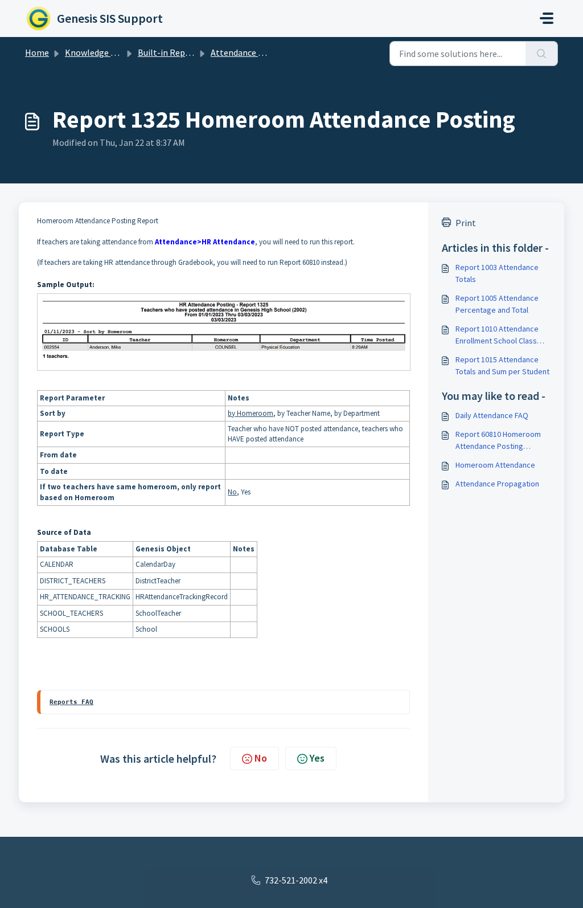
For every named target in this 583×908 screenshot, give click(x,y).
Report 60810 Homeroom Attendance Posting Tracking (498, 440)
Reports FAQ (71, 702)
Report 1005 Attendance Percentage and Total (497, 304)
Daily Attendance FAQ (491, 415)
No (260, 757)
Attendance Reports (250, 52)
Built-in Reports (170, 52)
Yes (317, 757)
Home (37, 52)
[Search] (541, 53)
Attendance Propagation (497, 483)
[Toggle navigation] (546, 18)
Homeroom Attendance (495, 465)
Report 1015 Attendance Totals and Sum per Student (502, 365)
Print (465, 222)
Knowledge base (97, 52)
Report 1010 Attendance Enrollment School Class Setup (497, 335)
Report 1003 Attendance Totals (497, 273)
